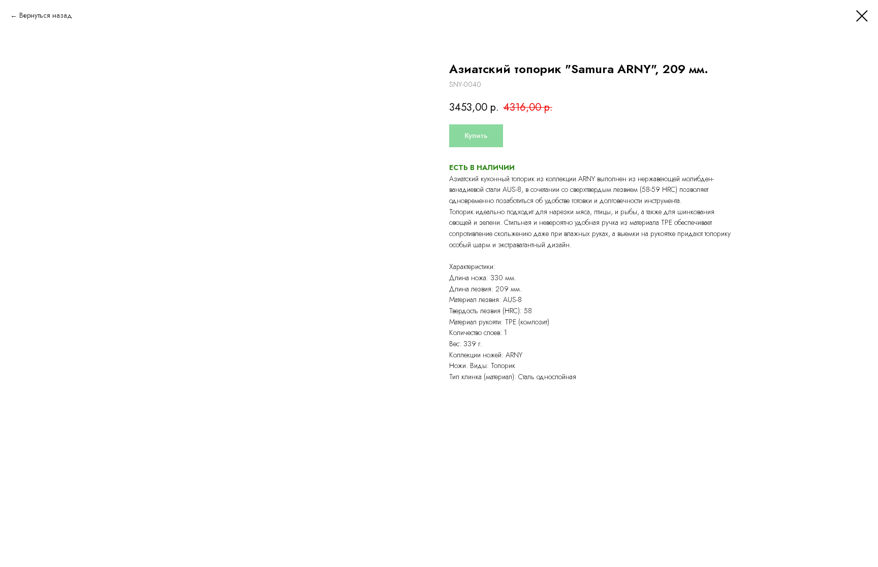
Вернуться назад (45, 15)
